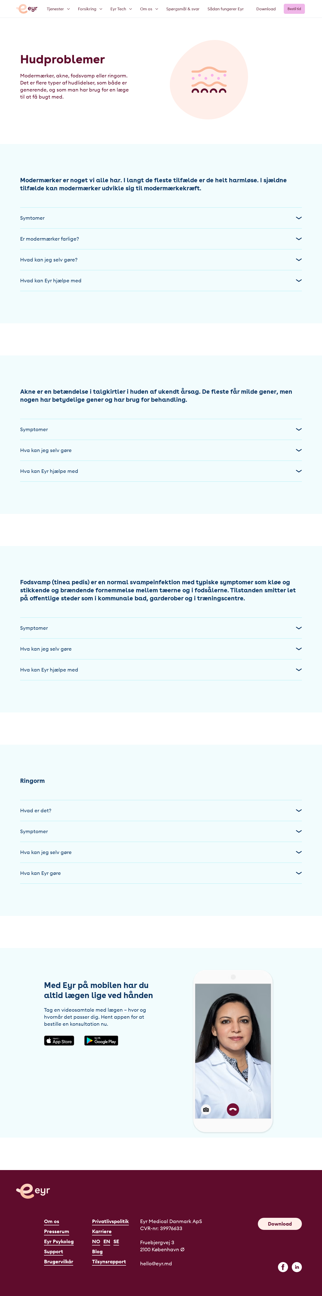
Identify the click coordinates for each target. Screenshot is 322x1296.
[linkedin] (297, 1267)
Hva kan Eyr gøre (40, 873)
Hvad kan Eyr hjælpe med (51, 280)
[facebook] (283, 1267)
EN (106, 1241)
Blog (97, 1251)
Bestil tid (294, 9)
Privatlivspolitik (110, 1221)
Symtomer (32, 218)
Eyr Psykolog (59, 1241)
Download (266, 8)
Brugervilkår (58, 1261)
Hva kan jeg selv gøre (46, 450)
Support (53, 1251)
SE (116, 1241)
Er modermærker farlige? (49, 239)
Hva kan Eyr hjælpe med (49, 471)
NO (96, 1241)
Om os (51, 1221)
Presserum (56, 1231)
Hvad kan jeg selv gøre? (48, 259)
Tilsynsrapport (109, 1261)
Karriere (102, 1231)
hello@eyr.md (156, 1263)
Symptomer (34, 429)
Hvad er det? (35, 810)
